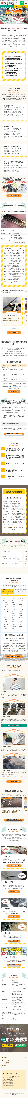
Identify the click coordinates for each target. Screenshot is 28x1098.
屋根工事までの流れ (11, 72)
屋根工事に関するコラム (12, 73)
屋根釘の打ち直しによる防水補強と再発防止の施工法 (11, 319)
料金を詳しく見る (14, 391)
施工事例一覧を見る (14, 332)
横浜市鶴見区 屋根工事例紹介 (13, 58)
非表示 (15, 52)
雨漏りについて (14, 891)
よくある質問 (10, 66)
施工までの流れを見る (14, 781)
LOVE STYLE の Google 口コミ (14, 68)
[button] (25, 312)
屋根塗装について (14, 916)
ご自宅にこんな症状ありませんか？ (15, 56)
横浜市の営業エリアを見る (14, 656)
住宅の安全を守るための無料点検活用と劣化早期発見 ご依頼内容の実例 (11, 812)
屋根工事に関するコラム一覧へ (14, 820)
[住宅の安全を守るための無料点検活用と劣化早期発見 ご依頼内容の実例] (11, 807)
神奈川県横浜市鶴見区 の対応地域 (14, 70)
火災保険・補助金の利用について (14, 434)
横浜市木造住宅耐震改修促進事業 (11, 423)
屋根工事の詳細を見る (14, 865)
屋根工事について (11, 312)
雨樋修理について (14, 940)
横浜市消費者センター (9, 527)
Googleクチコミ (8, 565)
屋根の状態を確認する (14, 195)
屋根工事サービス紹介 (12, 75)
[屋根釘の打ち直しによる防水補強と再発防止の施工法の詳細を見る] (12, 304)
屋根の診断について (14, 965)
